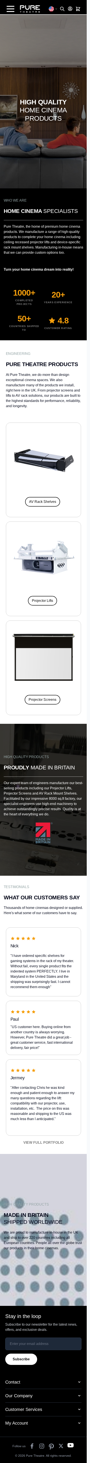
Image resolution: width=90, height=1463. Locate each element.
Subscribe (21, 1359)
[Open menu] (10, 9)
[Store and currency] (53, 8)
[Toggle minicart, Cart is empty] (77, 9)
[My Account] (70, 8)
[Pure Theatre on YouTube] (70, 1446)
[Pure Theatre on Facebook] (32, 1446)
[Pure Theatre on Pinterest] (51, 1446)
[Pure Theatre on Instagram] (42, 1446)
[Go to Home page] (32, 8)
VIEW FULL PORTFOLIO (43, 1142)
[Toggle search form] (62, 9)
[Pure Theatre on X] (61, 1446)
